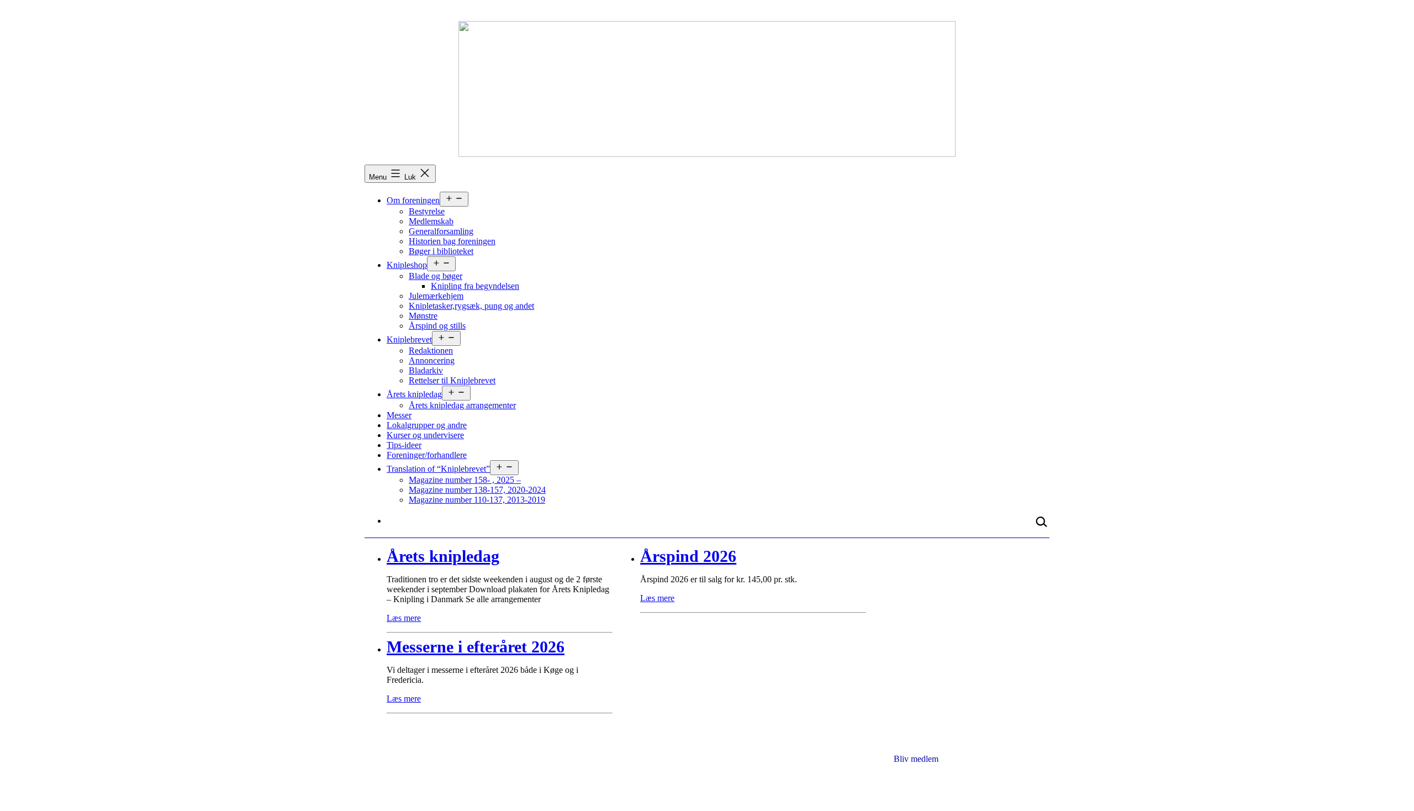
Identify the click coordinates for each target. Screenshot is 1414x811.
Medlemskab (431, 221)
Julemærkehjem (436, 296)
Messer (399, 415)
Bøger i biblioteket (441, 251)
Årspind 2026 (688, 556)
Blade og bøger (435, 276)
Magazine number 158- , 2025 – (465, 480)
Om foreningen (413, 200)
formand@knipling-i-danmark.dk (978, 781)
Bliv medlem (916, 758)
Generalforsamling (441, 231)
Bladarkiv (426, 370)
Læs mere (404, 618)
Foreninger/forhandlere (427, 455)
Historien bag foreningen (452, 241)
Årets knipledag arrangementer (462, 405)
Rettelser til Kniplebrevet (452, 380)
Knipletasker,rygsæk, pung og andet (471, 305)
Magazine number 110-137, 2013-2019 (477, 499)
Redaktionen (431, 350)
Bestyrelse (427, 211)
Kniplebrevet (409, 339)
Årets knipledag (414, 394)
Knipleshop (407, 265)
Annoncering (432, 360)
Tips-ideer (404, 445)
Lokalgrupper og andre (427, 425)
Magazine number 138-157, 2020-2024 (477, 489)
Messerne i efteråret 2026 (475, 647)
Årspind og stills (437, 325)
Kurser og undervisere (425, 435)
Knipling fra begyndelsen (475, 286)
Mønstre (423, 315)
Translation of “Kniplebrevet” (438, 468)
